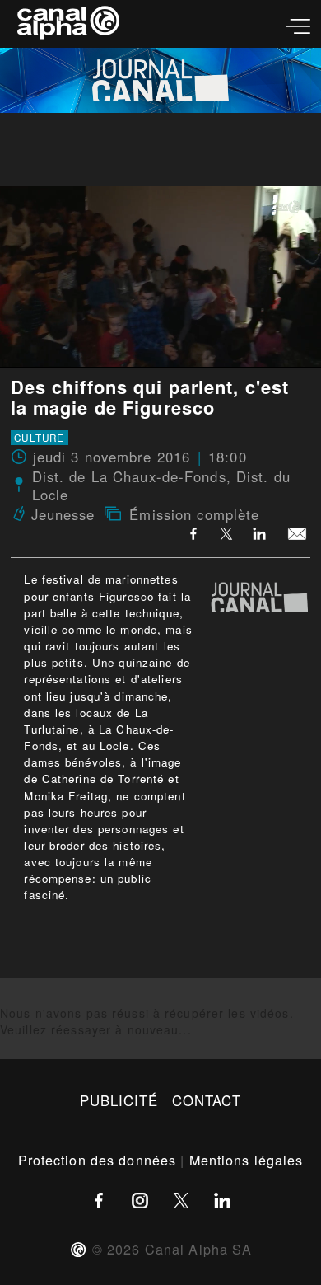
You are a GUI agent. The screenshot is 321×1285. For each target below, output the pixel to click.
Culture (39, 437)
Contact (207, 1100)
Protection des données (97, 1160)
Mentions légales (246, 1160)
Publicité (119, 1100)
